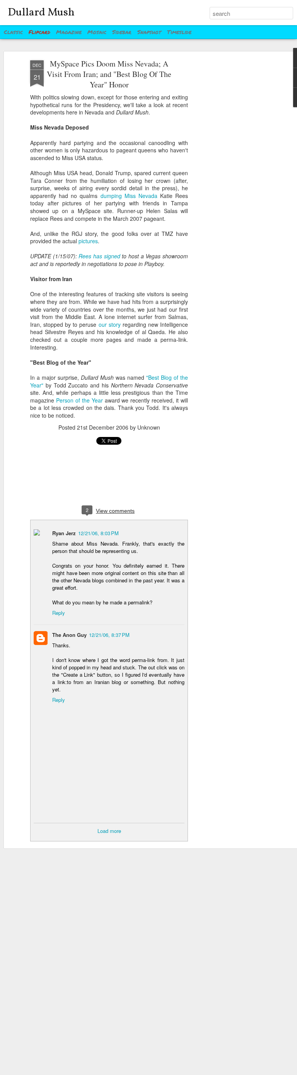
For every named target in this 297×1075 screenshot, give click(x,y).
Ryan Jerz (64, 533)
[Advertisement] (230, 182)
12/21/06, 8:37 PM (109, 634)
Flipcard (39, 32)
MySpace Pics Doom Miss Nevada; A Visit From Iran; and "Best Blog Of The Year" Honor (109, 74)
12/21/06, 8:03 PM (98, 533)
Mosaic (96, 32)
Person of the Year (79, 400)
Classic (13, 32)
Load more (109, 830)
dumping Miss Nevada (129, 196)
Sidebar (121, 32)
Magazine (69, 32)
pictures (88, 241)
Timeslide (179, 32)
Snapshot (149, 32)
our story (110, 324)
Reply (58, 612)
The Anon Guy (69, 634)
